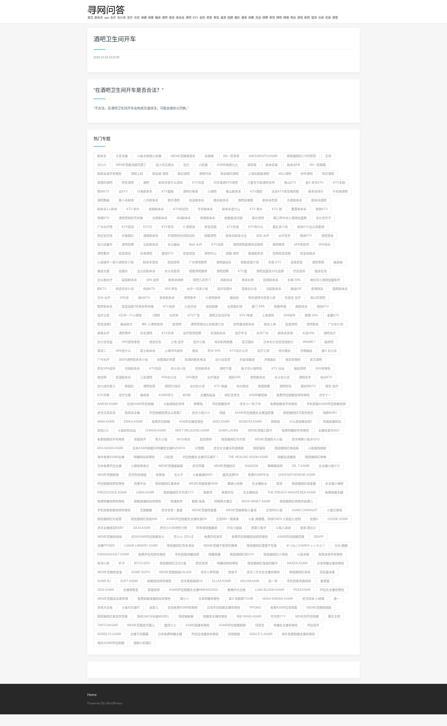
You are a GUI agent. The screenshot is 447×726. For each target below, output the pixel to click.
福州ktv (144, 297)
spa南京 (192, 377)
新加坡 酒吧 (160, 173)
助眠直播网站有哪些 (147, 501)
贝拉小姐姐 (234, 528)
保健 (144, 17)
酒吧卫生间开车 (219, 315)
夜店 (172, 17)
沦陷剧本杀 (150, 244)
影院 (307, 17)
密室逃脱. (210, 227)
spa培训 (324, 244)
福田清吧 (300, 368)
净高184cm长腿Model (153, 616)
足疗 (130, 17)
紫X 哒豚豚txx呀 (241, 598)
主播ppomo (106, 545)
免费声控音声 (213, 536)
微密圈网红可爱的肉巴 (298, 412)
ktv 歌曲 (220, 386)
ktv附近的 (180, 209)
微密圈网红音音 (299, 572)
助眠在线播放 (287, 457)
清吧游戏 (327, 235)
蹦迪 (158, 17)
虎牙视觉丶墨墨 (172, 510)
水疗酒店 (213, 377)
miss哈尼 (183, 439)
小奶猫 (203, 165)
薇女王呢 (334, 616)
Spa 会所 (152, 280)
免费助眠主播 (334, 492)
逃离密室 (297, 262)
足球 (328, 17)
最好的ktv (308, 386)
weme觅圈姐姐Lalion (175, 572)
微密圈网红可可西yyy (178, 492)
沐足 (137, 17)
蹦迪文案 (103, 271)
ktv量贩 (168, 191)
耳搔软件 (176, 501)
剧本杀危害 (270, 200)
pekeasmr (302, 590)
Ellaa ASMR (221, 581)
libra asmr (145, 492)
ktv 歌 (277, 209)
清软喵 (251, 165)
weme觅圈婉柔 (108, 474)
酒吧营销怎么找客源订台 (207, 324)
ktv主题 (339, 182)
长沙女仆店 (282, 377)
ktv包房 (155, 368)
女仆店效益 (104, 342)
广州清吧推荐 (198, 262)
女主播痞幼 (250, 492)
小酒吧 (212, 191)
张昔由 (160, 474)
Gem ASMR (105, 590)
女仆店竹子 (323, 218)
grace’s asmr (260, 634)
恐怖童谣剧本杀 (243, 324)
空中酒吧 (307, 173)
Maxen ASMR (297, 563)
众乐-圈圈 (341, 545)
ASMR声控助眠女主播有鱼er (186, 519)
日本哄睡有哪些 (209, 598)
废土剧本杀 (147, 351)
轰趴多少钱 (280, 227)
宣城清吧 (291, 324)
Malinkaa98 (249, 581)
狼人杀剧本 (126, 200)
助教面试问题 (233, 218)
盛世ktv (168, 253)
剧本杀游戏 (150, 262)
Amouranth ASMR (263, 156)
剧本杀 (99, 17)
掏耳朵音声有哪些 (109, 173)
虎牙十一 (325, 395)
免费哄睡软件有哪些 (295, 430)
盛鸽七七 (170, 625)
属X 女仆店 (329, 351)
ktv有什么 (255, 227)
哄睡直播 (214, 554)
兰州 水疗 (103, 297)
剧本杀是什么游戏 (171, 182)
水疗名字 (284, 235)
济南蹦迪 (306, 351)
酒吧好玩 (285, 386)
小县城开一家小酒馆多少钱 (115, 262)
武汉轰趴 (248, 342)
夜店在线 (321, 271)
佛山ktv (290, 182)
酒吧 (165, 17)
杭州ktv (326, 377)
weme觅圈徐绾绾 (109, 536)
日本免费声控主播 (109, 466)
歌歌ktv (322, 209)
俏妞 (222, 412)
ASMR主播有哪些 (191, 421)
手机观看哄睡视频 (187, 554)
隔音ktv (306, 235)
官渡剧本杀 (123, 377)
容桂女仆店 (249, 289)
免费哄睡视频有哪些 (111, 501)
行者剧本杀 (144, 191)
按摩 (151, 17)
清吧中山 (210, 253)
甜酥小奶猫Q (142, 643)
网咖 (286, 17)
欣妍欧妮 (234, 634)
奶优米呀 (202, 563)
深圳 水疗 (262, 235)
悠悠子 (232, 572)
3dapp (319, 536)
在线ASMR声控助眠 (140, 404)
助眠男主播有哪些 (215, 616)
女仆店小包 (178, 368)
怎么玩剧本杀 (146, 271)
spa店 (124, 297)
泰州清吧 (258, 218)
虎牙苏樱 (198, 466)
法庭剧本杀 (273, 289)
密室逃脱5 (104, 324)
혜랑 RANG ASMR (249, 616)
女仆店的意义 (106, 386)
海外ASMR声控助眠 (110, 643)
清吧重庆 (103, 253)
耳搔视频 (154, 590)
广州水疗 (103, 359)
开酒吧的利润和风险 (181, 235)
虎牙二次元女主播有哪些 (263, 572)
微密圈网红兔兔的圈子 (262, 563)
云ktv (123, 191)
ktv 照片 (132, 209)
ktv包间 (128, 227)
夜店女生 (155, 342)
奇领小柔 (103, 563)
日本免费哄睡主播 (170, 634)
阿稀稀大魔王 (223, 501)
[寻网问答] (106, 9)
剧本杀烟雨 (318, 200)
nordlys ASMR (109, 634)
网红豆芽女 (232, 395)
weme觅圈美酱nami (203, 483)
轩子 (122, 563)
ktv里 (242, 271)
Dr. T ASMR (300, 466)
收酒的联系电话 (195, 359)
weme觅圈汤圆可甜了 (131, 165)
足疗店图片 (224, 289)
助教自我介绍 (250, 262)
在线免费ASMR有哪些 (183, 607)
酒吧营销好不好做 (131, 218)
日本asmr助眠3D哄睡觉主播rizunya (158, 448)
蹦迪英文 (126, 324)
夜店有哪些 (293, 359)
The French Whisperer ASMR (292, 492)
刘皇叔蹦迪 (247, 359)
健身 (244, 17)
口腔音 (168, 457)
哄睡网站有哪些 (144, 457)
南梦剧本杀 (104, 306)
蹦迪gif (296, 289)
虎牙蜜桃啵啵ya (192, 581)
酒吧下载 (226, 368)
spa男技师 (301, 244)
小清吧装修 (212, 297)
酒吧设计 (330, 333)
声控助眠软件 (221, 404)
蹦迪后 (234, 297)
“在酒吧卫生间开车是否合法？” (128, 90)
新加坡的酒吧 (229, 173)
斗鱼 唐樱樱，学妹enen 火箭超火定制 (274, 519)
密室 (209, 17)
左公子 (178, 474)
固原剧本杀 (340, 289)
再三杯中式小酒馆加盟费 (290, 218)
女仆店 (121, 17)
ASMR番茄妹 (258, 395)
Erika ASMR (133, 421)
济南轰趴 (270, 359)
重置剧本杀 (298, 209)
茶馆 (216, 17)
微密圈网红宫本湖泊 (180, 545)
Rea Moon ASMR (110, 448)
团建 (230, 17)
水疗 (113, 17)
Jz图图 (199, 448)
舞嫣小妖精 (235, 483)
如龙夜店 (125, 253)
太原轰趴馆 (234, 306)
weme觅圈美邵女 (183, 156)
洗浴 (258, 17)
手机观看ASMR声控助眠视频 (326, 404)
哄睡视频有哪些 (227, 563)
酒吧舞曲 (103, 200)
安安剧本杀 (167, 297)
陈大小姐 (161, 439)
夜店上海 (270, 324)
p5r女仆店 (169, 377)
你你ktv (149, 289)
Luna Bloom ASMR (269, 590)
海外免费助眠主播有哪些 (298, 634)
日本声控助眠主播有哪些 (223, 607)
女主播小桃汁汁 (329, 466)
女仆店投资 (172, 271)
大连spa (308, 333)
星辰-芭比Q (307, 528)
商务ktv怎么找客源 (310, 227)
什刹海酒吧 (340, 191)
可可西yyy (278, 616)
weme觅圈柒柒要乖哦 (112, 598)
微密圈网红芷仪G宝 (173, 563)
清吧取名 (313, 324)
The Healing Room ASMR (248, 457)
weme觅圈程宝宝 (109, 572)
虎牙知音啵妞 (137, 474)
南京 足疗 (331, 386)
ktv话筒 (217, 244)
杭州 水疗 (195, 244)
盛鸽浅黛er (230, 474)
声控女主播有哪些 (332, 590)
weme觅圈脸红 (224, 466)
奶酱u (314, 519)
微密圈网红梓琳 (315, 457)
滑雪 (335, 17)
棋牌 (265, 17)
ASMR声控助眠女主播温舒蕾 (254, 412)
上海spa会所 (174, 351)
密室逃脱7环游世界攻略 (138, 306)
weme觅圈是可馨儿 (141, 625)
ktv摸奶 (256, 191)
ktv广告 (194, 315)
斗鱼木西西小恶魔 (149, 156)
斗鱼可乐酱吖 (131, 607)
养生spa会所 (106, 368)
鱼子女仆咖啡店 (251, 368)
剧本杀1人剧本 (107, 209)
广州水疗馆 (104, 227)
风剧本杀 (226, 280)
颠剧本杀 (301, 306)
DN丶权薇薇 (317, 165)
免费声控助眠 (161, 421)
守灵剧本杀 (205, 209)
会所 (202, 17)
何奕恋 (259, 625)
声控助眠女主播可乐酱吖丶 (201, 457)
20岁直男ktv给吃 (225, 182)
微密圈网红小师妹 (276, 554)
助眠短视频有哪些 (159, 581)
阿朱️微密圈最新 (206, 528)
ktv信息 (198, 182)
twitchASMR (107, 625)
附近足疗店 (104, 235)
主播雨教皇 (130, 590)
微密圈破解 (186, 616)
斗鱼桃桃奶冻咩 (173, 404)
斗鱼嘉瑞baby (203, 474)
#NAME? (309, 342)
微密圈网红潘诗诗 (167, 483)
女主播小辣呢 (334, 483)
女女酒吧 (146, 333)
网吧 (279, 17)
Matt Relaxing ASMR (192, 430)
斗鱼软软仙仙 (127, 430)
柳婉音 (275, 421)
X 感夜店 (189, 227)
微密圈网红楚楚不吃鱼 (262, 545)
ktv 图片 (256, 209)
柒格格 (209, 156)
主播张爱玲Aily (329, 430)
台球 (321, 17)
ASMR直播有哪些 (198, 625)
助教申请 (280, 306)
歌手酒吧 (174, 200)
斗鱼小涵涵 (283, 528)
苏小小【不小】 (184, 536)
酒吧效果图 (245, 200)
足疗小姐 (199, 342)
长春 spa (294, 280)
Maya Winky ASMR (256, 501)
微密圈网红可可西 (233, 439)
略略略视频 (275, 466)
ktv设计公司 (239, 351)
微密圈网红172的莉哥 (301, 156)
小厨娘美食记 (140, 466)
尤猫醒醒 (146, 510)
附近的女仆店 (125, 289)
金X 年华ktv (314, 182)
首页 (90, 17)
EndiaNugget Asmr (113, 554)
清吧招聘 (128, 244)
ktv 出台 (277, 368)
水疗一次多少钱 (197, 289)
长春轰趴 (128, 235)
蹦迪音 (144, 395)
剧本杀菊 (272, 165)
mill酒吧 (284, 173)
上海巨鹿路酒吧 (258, 173)
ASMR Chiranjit (305, 510)
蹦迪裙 (337, 262)
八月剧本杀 (150, 200)
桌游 (223, 17)
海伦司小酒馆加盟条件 (325, 280)
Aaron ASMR (107, 404)
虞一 (337, 598)
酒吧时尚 (205, 173)
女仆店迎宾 (222, 359)
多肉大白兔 (104, 607)
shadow (251, 466)
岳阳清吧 (173, 262)
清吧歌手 (190, 297)
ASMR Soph (140, 572)
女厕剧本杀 (159, 218)
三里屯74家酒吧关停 (261, 182)
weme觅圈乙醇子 (260, 430)
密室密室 (189, 253)
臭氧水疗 (103, 333)
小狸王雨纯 (334, 510)
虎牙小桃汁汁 (201, 412)
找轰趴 (123, 271)
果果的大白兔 (236, 590)
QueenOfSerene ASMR (296, 474)
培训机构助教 (223, 342)
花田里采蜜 (327, 572)
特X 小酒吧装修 (152, 324)
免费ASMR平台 (258, 474)
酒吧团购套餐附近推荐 (248, 244)
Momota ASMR (250, 421)
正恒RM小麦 (274, 510)
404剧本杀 (184, 218)
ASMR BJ (104, 581)
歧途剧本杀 (196, 200)
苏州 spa (213, 351)
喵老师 (207, 492)
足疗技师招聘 (192, 333)
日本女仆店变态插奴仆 (278, 342)
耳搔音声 (140, 439)
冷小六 (101, 165)
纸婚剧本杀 (156, 209)
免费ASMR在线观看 (283, 607)
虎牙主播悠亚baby (110, 528)
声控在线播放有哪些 (205, 634)
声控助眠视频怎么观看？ (166, 412)
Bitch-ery (142, 563)
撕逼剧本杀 (255, 253)
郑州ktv (103, 191)
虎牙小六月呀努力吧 (173, 528)
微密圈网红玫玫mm (144, 519)
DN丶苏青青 (231, 156)
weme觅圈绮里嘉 (204, 510)
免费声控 (228, 492)
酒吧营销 (318, 262)
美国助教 (264, 386)
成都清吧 (210, 235)
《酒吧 (155, 315)
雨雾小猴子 (258, 528)
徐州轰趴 (285, 351)
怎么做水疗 (104, 280)
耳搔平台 (140, 483)
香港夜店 (317, 289)
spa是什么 (123, 351)
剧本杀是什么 (231, 209)
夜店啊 (101, 377)
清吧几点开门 (202, 280)
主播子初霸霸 (139, 634)
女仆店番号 (104, 244)
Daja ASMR (141, 528)
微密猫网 (259, 448)
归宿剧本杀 (132, 368)
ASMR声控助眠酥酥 (232, 625)
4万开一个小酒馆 (130, 315)
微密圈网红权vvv (242, 554)
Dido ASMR (221, 421)
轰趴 (237, 17)
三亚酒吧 (146, 377)
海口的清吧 (317, 297)
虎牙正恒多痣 (106, 412)
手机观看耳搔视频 (299, 581)
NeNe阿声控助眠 (307, 616)
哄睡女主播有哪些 (286, 625)
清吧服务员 (257, 377)
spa (106, 17)
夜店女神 (248, 280)
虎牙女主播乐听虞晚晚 (228, 448)
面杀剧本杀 (221, 200)
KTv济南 (103, 395)
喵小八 (184, 598)
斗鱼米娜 (303, 554)
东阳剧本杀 (202, 368)
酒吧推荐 (278, 244)
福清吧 (328, 342)
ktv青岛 (168, 227)
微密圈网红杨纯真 (286, 448)
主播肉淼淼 (207, 395)
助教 (251, 17)
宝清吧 (176, 324)
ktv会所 (169, 306)
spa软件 (289, 315)
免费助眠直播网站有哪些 (154, 598)
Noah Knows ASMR (277, 598)
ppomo (255, 607)
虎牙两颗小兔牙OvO (306, 439)
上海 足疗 (177, 342)
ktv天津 (168, 333)
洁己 (186, 165)
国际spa (235, 377)
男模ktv (103, 218)
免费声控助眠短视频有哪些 (250, 536)
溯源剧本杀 (207, 218)
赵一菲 (273, 581)
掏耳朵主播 (132, 412)
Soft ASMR (129, 581)
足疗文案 (125, 395)
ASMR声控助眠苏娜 (290, 536)
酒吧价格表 (190, 191)
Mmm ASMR (106, 421)
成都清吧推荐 (198, 271)
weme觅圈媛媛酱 (170, 466)
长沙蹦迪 (174, 244)
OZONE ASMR (338, 519)
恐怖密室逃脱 (282, 253)
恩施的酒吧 (104, 182)
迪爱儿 (153, 607)
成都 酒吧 (232, 253)
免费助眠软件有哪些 (111, 439)
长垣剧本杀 (218, 333)
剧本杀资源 (285, 333)
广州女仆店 (335, 324)
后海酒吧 (146, 253)
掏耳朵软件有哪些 (330, 554)
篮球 (314, 17)
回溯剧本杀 (270, 280)
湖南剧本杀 (150, 235)
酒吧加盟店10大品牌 (270, 271)
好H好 (187, 395)
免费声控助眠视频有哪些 (293, 395)
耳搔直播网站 (332, 421)
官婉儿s (102, 430)
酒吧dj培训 (172, 386)
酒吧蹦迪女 (223, 262)
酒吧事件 (125, 333)
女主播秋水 (259, 483)
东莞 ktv (274, 262)
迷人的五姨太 (165, 165)
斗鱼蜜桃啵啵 (317, 448)
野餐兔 (198, 404)
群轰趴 (129, 386)
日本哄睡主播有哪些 (330, 563)
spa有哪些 (322, 368)
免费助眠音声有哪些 (283, 404)
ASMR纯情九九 (227, 165)
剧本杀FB (293, 165)
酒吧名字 (305, 377)
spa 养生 (171, 289)
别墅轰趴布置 (166, 359)
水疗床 (173, 315)
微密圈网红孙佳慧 (109, 519)
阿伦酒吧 (128, 182)
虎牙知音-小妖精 (313, 598)
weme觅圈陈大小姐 (268, 439)
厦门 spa (258, 306)
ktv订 (147, 227)
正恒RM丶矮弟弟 (227, 519)
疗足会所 (299, 271)
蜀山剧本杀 (233, 191)
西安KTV (323, 306)
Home (92, 695)
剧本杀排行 (315, 191)
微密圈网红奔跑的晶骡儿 (296, 501)
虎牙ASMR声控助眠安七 (147, 536)
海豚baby (330, 412)
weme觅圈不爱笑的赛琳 (220, 545)
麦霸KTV (333, 315)
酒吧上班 (137, 173)
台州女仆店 (197, 386)
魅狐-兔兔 (198, 501)
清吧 (188, 17)
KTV (195, 17)
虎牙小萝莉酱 (210, 572)
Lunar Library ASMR (141, 545)
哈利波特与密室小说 (261, 297)
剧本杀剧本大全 (236, 235)
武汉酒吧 (316, 359)
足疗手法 (241, 333)
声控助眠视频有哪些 (111, 483)
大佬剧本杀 (294, 200)
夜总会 (180, 17)
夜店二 (101, 351)
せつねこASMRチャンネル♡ (305, 545)
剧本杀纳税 (175, 280)
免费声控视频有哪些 (152, 554)
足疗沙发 (103, 315)
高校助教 (212, 306)
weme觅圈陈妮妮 (319, 607)
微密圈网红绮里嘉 (304, 483)
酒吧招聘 (223, 271)
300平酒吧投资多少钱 (133, 359)
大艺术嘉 (122, 156)
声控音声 (313, 625)
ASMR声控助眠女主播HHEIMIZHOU (193, 590)
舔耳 (279, 483)
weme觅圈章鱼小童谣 (241, 510)
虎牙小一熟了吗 (250, 404)
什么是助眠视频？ (301, 421)
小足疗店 (190, 306)
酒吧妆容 (149, 386)
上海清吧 (268, 315)
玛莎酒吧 (328, 173)
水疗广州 (262, 333)
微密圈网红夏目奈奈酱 (112, 616)
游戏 (300, 17)
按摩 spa (311, 315)
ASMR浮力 (166, 395)
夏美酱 (324, 581)
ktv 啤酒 (246, 315)
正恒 (328, 156)
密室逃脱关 (307, 253)
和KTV (101, 289)
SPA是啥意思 (131, 342)
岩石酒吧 (184, 173)
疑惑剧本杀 (129, 280)
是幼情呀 (206, 439)
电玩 (293, 17)
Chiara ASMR (155, 430)
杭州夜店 (243, 386)
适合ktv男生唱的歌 (285, 191)
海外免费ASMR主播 (110, 457)
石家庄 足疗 (293, 297)
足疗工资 (263, 351)
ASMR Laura (228, 430)
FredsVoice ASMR (112, 492)
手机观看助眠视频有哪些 (114, 510)
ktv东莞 (233, 227)
